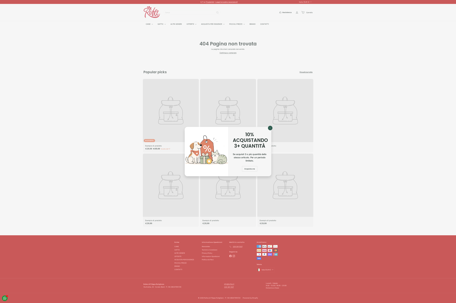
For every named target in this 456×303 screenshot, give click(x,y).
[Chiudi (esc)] (270, 128)
